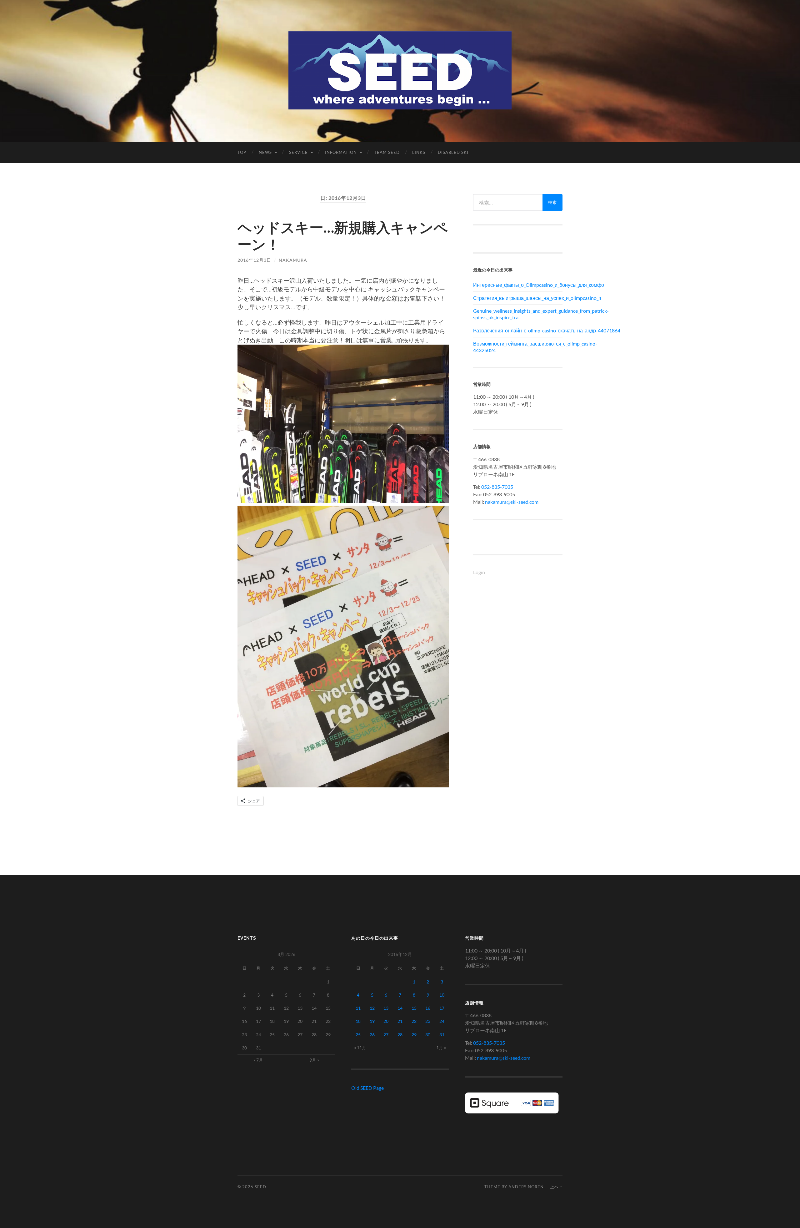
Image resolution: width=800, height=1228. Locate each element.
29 (414, 1034)
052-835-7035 (497, 487)
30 (427, 1034)
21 (400, 1021)
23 (427, 1021)
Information (341, 152)
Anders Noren (526, 1186)
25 (358, 1034)
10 (441, 995)
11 (358, 1008)
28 (400, 1034)
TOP (242, 152)
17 (441, 1008)
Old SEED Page (367, 1088)
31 (441, 1034)
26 (372, 1034)
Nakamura (293, 260)
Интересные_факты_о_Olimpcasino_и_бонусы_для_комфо (517, 285)
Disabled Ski (453, 152)
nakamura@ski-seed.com (511, 502)
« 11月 (360, 1047)
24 (441, 1021)
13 (385, 1008)
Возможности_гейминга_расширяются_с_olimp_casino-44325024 (517, 347)
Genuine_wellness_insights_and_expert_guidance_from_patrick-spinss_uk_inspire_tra (517, 314)
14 (400, 1008)
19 (372, 1021)
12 (372, 1008)
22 (414, 1021)
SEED (260, 1186)
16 (427, 1008)
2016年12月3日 (254, 260)
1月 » (441, 1047)
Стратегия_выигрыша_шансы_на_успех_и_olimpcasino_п (517, 298)
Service (298, 152)
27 (385, 1034)
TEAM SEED (387, 152)
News (265, 152)
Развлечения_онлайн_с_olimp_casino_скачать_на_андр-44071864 (517, 330)
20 (385, 1021)
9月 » (314, 1060)
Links (418, 152)
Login (479, 572)
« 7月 (258, 1060)
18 (358, 1021)
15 (414, 1008)
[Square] (512, 1111)
